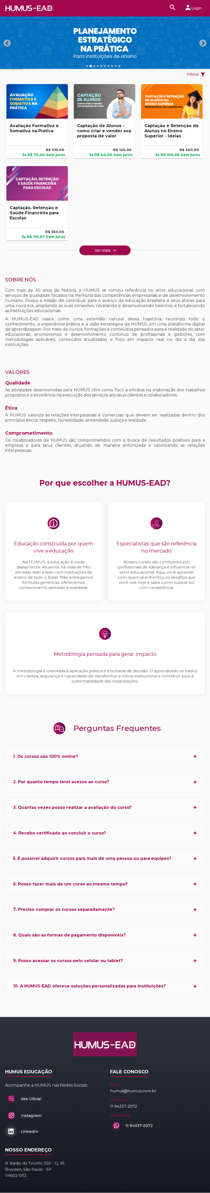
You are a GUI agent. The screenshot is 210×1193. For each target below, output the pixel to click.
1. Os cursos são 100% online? (45, 756)
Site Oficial (31, 1098)
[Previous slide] (7, 43)
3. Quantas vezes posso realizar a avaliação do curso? (72, 807)
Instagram (31, 1115)
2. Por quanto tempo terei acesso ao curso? (61, 781)
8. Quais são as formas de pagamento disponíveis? (69, 935)
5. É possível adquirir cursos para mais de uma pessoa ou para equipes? (92, 858)
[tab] (87, 66)
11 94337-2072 (123, 1106)
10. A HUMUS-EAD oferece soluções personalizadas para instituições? (89, 986)
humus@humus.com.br (133, 1090)
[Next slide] (202, 43)
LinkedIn (29, 1131)
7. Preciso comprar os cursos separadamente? (64, 909)
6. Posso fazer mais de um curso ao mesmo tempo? (70, 884)
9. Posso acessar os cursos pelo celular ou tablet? (68, 960)
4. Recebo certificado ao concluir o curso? (59, 833)
